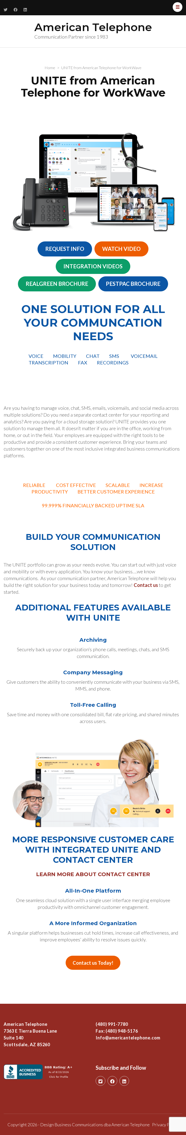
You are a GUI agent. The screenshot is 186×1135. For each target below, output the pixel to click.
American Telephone (93, 27)
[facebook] (112, 1081)
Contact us (146, 585)
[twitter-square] (100, 1081)
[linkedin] (124, 1081)
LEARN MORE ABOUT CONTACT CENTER (93, 874)
